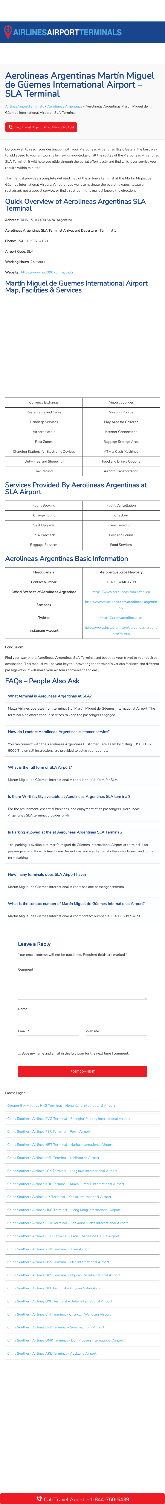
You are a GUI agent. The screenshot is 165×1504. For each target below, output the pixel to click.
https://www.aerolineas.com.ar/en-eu (121, 592)
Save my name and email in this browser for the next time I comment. (75, 1053)
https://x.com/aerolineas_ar (121, 617)
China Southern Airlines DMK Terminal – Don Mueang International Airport (65, 1340)
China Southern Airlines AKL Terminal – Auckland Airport (51, 1353)
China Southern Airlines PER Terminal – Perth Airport (48, 1131)
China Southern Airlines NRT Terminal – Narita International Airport (60, 1144)
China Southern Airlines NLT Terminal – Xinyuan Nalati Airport (55, 1288)
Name (24, 1009)
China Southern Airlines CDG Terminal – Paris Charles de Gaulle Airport (63, 1236)
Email (23, 1031)
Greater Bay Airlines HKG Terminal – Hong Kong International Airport (61, 1105)
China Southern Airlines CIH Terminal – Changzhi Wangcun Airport (59, 1314)
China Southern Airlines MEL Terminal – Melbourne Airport (53, 1157)
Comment (27, 969)
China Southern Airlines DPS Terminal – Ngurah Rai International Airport (63, 1275)
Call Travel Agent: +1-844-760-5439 (44, 127)
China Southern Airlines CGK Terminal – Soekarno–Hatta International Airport (67, 1223)
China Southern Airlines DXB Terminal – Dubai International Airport (59, 1301)
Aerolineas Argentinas (64, 106)
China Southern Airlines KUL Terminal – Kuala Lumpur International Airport (65, 1184)
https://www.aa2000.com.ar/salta (47, 272)
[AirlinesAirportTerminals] (62, 32)
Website (92, 1031)
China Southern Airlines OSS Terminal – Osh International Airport (58, 1262)
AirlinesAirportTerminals (24, 106)
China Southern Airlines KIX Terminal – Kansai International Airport (59, 1196)
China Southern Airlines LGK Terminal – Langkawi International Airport (62, 1171)
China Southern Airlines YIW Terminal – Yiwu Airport (48, 1249)
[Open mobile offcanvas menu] (160, 32)
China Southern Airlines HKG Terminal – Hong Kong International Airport (64, 1210)
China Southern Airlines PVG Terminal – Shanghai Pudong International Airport (68, 1118)
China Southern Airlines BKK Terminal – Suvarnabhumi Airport (55, 1327)
